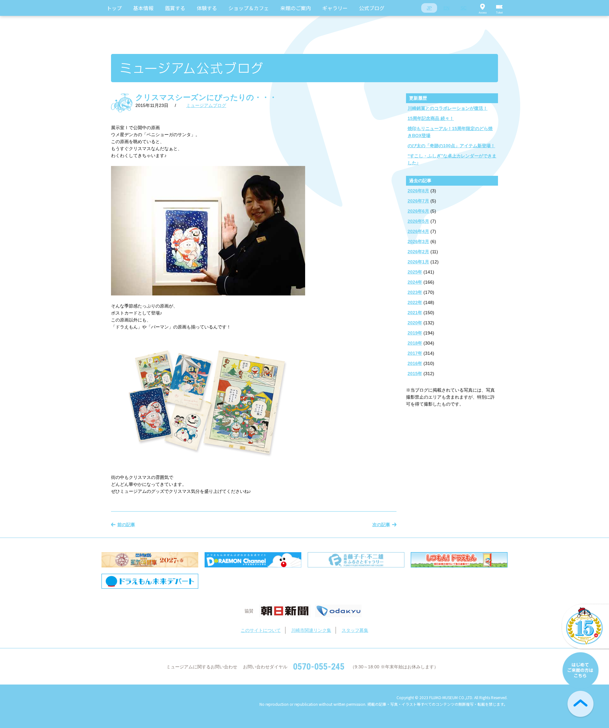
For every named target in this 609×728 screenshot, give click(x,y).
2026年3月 (418, 241)
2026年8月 (418, 190)
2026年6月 (418, 211)
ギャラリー (335, 8)
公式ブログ (371, 8)
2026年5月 (418, 221)
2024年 (415, 282)
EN (446, 7)
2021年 (415, 312)
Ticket (500, 8)
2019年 (415, 332)
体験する (207, 8)
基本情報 (143, 8)
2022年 (415, 302)
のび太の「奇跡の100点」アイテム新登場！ (451, 145)
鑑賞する (175, 8)
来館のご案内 (295, 8)
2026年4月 (418, 231)
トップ (114, 8)
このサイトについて (261, 630)
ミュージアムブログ (206, 105)
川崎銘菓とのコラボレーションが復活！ (448, 108)
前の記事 (126, 524)
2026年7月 (418, 200)
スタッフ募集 (355, 630)
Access (482, 8)
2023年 (415, 292)
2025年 (415, 272)
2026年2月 (418, 251)
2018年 (415, 343)
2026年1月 (418, 261)
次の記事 (381, 524)
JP (429, 7)
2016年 (415, 363)
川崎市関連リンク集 (311, 630)
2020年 (415, 322)
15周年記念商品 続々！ (431, 118)
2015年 (415, 373)
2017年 (415, 353)
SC (464, 7)
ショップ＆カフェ (248, 8)
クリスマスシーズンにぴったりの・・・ (206, 97)
